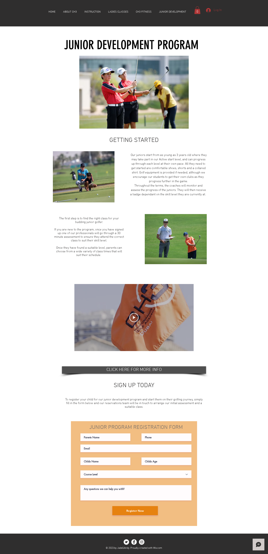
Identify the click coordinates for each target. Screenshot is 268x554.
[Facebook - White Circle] (134, 542)
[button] (197, 10)
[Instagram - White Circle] (141, 542)
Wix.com (157, 548)
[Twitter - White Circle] (126, 542)
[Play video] (134, 317)
